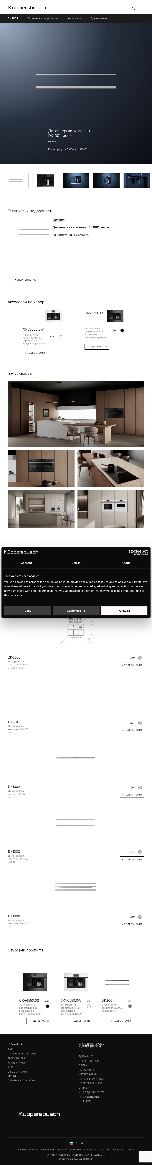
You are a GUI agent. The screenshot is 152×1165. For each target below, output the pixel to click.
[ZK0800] (76, 628)
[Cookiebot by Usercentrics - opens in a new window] (131, 552)
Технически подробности (43, 18)
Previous (12, 993)
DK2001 (108, 1000)
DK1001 (13, 18)
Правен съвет (25, 1149)
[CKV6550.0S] (35, 982)
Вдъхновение (99, 18)
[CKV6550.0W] (76, 982)
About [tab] (126, 562)
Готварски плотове (22, 1053)
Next (140, 993)
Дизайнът (86, 1056)
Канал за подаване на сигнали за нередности (75, 1154)
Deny (27, 610)
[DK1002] (76, 757)
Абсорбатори (17, 1058)
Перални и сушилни (22, 1080)
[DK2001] (117, 982)
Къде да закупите (91, 1092)
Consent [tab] (26, 562)
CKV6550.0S (94, 313)
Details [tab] (76, 562)
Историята (86, 1069)
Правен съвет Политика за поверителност (66, 1149)
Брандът (85, 1051)
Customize (74, 610)
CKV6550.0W (33, 329)
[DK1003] (76, 822)
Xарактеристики (25, 279)
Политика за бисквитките (114, 1149)
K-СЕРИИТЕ (86, 1101)
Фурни (12, 1049)
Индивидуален (89, 1096)
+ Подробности (35, 353)
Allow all (124, 610)
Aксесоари (74, 18)
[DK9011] (76, 693)
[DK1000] (76, 887)
